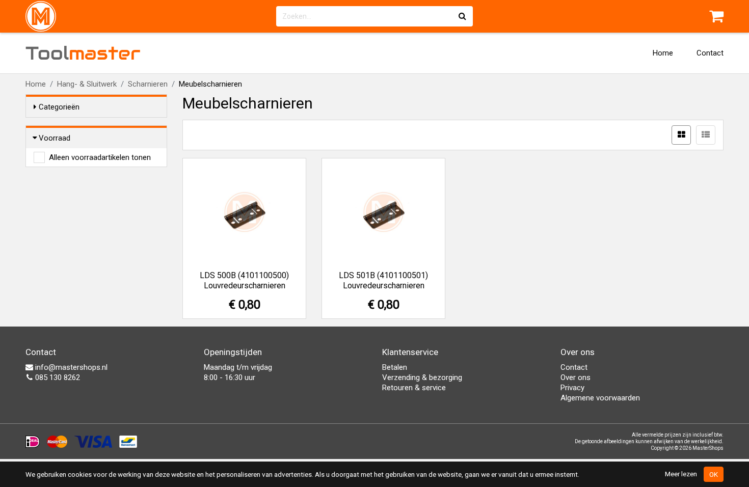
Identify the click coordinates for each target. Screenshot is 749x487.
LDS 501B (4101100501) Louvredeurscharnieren (383, 280)
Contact (710, 53)
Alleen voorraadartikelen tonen (100, 157)
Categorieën (59, 107)
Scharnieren (148, 84)
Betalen (394, 367)
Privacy (572, 387)
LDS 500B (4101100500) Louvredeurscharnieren (244, 280)
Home (663, 53)
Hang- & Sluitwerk (87, 84)
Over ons (575, 377)
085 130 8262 (56, 377)
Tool (83, 53)
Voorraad (54, 138)
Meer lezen (681, 474)
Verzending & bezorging (422, 377)
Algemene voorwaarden (600, 397)
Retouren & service (414, 387)
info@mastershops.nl (70, 367)
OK (713, 474)
